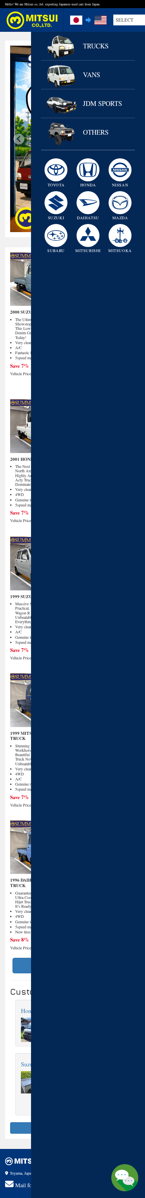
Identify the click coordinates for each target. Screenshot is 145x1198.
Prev (18, 139)
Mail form (26, 1185)
